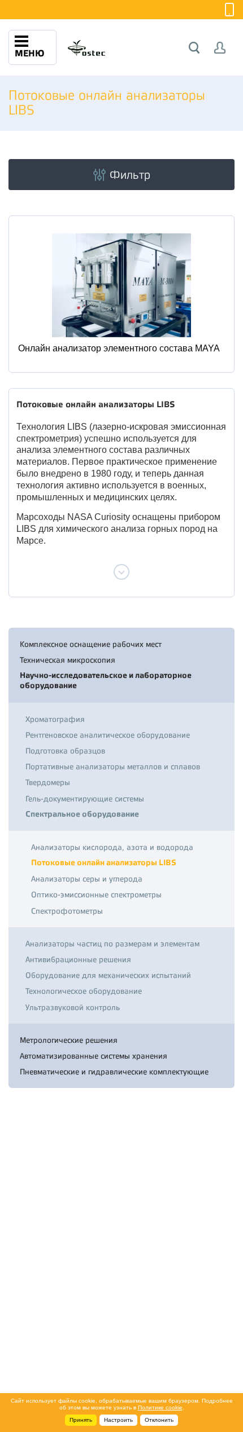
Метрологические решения (69, 1040)
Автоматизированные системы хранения (93, 1055)
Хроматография (55, 719)
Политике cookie (160, 1407)
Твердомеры (47, 782)
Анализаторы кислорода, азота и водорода (112, 847)
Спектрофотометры (67, 910)
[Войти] (220, 48)
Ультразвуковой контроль (72, 1007)
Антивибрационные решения (78, 959)
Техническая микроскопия (67, 659)
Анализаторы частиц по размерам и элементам (112, 943)
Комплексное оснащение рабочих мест (91, 644)
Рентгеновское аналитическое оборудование (107, 734)
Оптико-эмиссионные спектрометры (96, 894)
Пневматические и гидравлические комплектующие (114, 1071)
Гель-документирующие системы (84, 798)
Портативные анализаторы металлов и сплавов (112, 766)
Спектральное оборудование (82, 814)
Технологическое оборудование (83, 990)
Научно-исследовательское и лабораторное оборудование (106, 680)
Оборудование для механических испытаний (108, 975)
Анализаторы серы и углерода (86, 878)
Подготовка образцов (65, 750)
